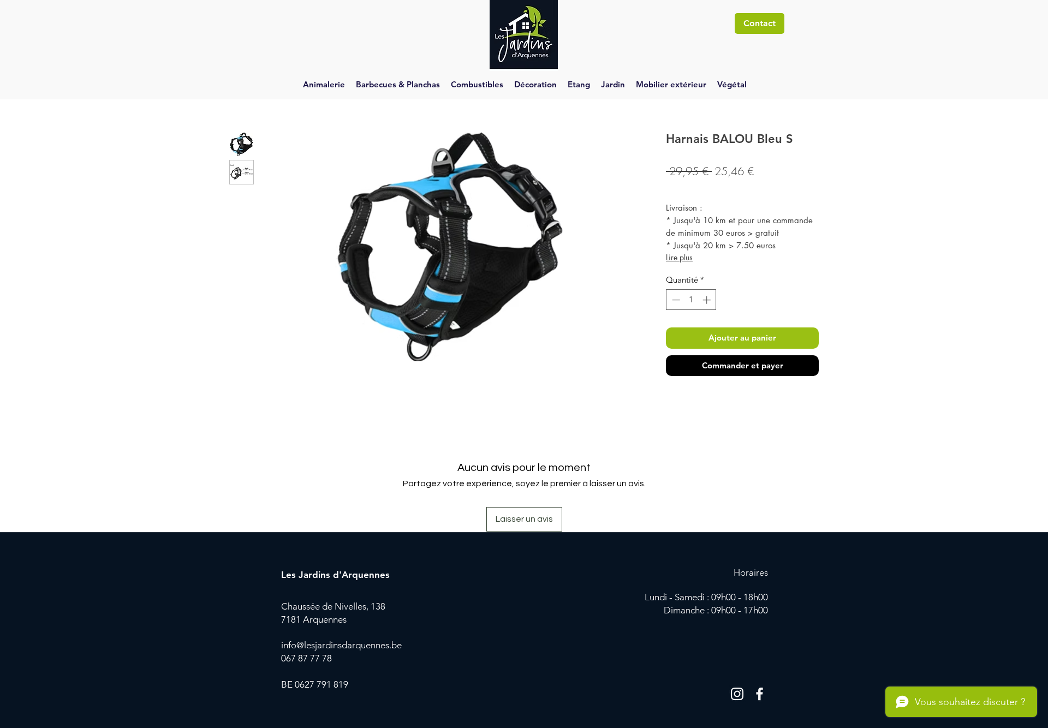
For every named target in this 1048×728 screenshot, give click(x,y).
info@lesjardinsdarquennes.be (341, 645)
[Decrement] (675, 300)
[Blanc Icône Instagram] (737, 693)
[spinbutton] (691, 300)
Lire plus (679, 257)
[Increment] (707, 300)
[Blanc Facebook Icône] (759, 693)
